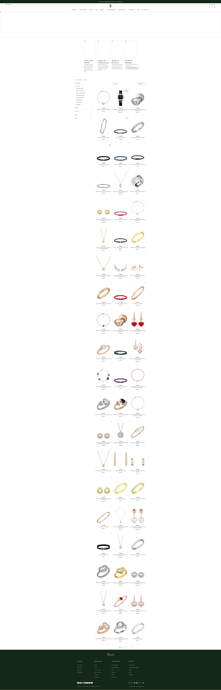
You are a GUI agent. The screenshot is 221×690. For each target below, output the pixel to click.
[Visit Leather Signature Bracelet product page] (103, 143)
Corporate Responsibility (133, 667)
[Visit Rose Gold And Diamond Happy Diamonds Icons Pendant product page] (120, 533)
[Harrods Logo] (110, 654)
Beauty (101, 9)
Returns (95, 667)
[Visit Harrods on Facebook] (134, 682)
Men (96, 9)
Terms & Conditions (86, 686)
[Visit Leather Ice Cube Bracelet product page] (120, 116)
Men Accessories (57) (80, 90)
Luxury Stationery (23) (80, 95)
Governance (131, 674)
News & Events (80, 672)
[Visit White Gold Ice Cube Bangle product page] (103, 116)
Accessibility (79, 686)
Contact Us (114, 672)
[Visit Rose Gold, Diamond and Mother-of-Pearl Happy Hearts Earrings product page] (137, 505)
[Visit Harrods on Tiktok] (139, 682)
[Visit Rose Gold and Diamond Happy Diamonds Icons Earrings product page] (137, 337)
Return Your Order (97, 672)
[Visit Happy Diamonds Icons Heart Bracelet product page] (103, 88)
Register (214, 4)
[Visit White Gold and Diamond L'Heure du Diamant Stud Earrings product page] (120, 254)
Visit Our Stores (145, 9)
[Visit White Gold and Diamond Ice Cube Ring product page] (137, 116)
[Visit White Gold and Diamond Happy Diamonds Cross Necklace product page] (120, 170)
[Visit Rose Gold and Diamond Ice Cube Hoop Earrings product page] (137, 449)
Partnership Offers (115, 667)
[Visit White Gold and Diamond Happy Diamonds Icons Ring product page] (103, 561)
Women (91, 9)
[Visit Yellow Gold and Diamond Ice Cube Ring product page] (137, 226)
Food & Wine (131, 9)
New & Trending (82, 9)
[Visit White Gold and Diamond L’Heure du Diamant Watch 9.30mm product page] (120, 88)
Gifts (138, 9)
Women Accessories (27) (80, 92)
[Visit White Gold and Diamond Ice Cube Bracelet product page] (103, 170)
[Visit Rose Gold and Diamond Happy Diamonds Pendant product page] (120, 421)
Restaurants (79, 669)
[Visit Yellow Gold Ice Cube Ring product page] (120, 477)
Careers (130, 669)
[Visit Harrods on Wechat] (143, 682)
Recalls (113, 674)
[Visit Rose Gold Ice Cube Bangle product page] (137, 282)
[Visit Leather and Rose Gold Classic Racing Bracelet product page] (120, 226)
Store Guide (79, 667)
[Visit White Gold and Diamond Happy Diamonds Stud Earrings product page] (137, 561)
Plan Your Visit (79, 665)
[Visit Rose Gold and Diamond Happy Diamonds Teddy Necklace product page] (120, 505)
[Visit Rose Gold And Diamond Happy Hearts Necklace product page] (103, 254)
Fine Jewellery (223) (79, 88)
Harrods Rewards (115, 665)
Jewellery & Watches (110, 9)
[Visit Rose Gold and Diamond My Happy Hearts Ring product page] (103, 337)
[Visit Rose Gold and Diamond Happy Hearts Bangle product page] (137, 421)
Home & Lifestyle (122, 9)
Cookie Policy (114, 677)
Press (130, 672)
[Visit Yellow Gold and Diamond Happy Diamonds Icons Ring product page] (120, 561)
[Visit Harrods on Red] (141, 682)
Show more (80, 29)
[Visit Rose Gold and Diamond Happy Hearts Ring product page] (120, 393)
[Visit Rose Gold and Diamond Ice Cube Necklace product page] (103, 449)
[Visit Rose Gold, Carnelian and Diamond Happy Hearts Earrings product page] (137, 309)
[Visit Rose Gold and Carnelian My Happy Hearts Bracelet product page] (103, 309)
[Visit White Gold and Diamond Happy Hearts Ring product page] (103, 393)
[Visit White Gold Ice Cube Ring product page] (137, 617)
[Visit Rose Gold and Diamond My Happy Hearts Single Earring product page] (120, 309)
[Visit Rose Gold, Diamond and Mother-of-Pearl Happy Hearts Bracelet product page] (137, 393)
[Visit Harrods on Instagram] (136, 682)
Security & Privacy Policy (95, 686)
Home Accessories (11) (80, 97)
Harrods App (96, 677)
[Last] (131, 647)
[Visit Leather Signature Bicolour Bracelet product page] (120, 365)
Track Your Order (97, 669)
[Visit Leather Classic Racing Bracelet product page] (120, 282)
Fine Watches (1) (79, 102)
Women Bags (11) (79, 99)
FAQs (113, 669)
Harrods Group (131, 665)
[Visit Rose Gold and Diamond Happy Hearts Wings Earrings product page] (137, 254)
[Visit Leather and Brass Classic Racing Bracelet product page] (137, 143)
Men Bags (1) (78, 104)
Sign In (211, 4)
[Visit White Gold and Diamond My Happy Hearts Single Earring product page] (137, 88)
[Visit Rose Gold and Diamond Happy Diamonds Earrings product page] (137, 589)
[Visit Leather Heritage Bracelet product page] (103, 533)
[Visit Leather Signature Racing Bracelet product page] (120, 143)
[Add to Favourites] (111, 88)
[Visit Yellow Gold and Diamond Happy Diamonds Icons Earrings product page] (103, 198)
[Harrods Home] (110, 5)
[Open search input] (209, 7)
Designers (74, 9)
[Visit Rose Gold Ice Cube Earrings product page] (120, 449)
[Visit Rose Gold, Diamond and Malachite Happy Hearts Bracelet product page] (103, 365)
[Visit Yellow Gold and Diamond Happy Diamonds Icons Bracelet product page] (137, 198)
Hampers (96, 674)
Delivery (95, 665)
